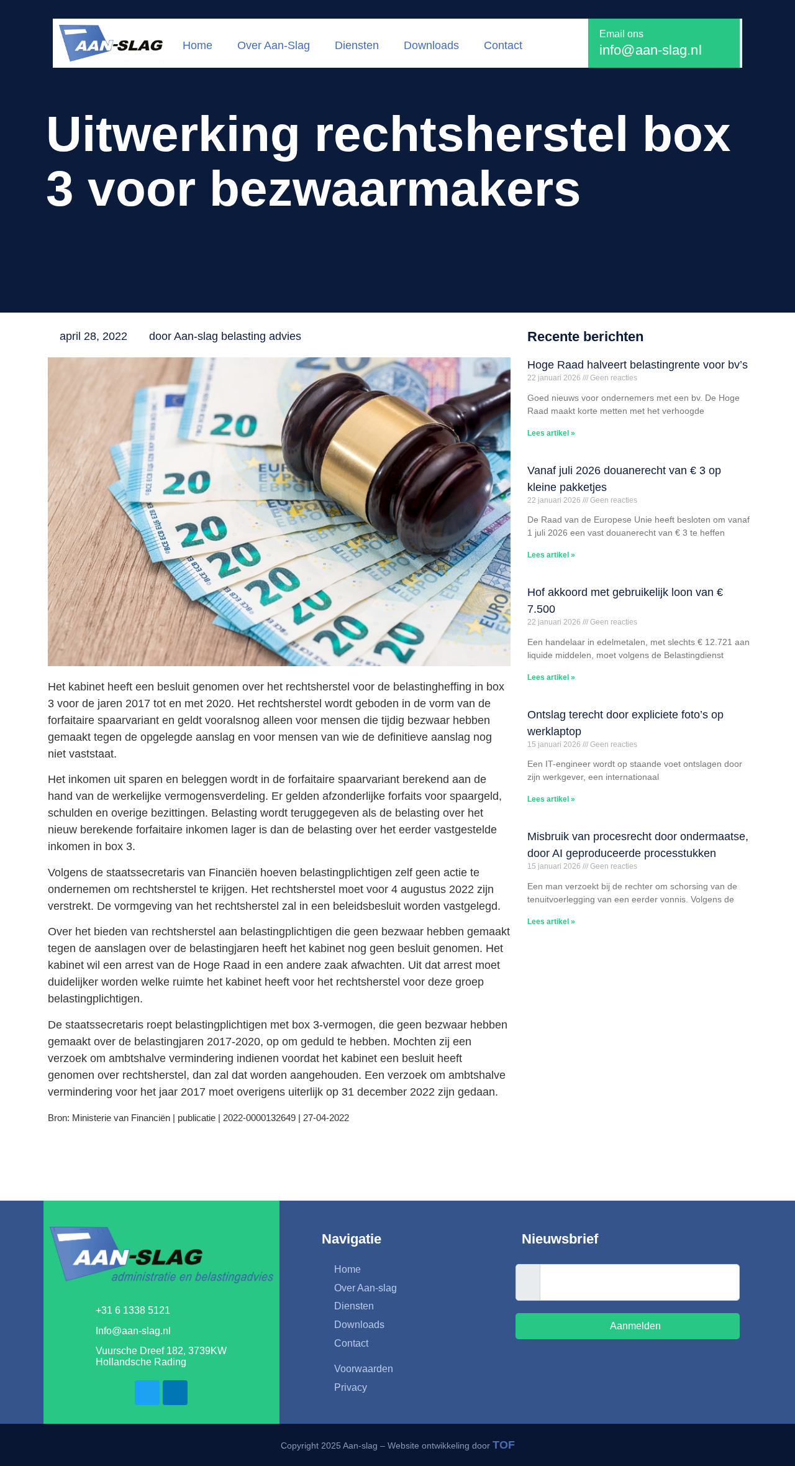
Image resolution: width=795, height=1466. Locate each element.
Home (197, 45)
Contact (503, 45)
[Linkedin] (175, 1392)
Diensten (357, 45)
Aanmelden (634, 1326)
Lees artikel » (551, 433)
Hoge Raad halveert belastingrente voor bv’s (637, 365)
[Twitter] (147, 1392)
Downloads (431, 45)
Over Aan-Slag (273, 45)
